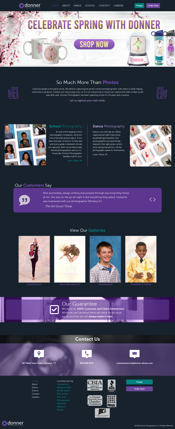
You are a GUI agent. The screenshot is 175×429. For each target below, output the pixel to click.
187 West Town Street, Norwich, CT (39, 363)
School (90, 5)
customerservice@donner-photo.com (134, 363)
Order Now (153, 5)
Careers (118, 5)
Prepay (139, 5)
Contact (104, 5)
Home (55, 5)
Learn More (73, 160)
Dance (78, 5)
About (66, 5)
